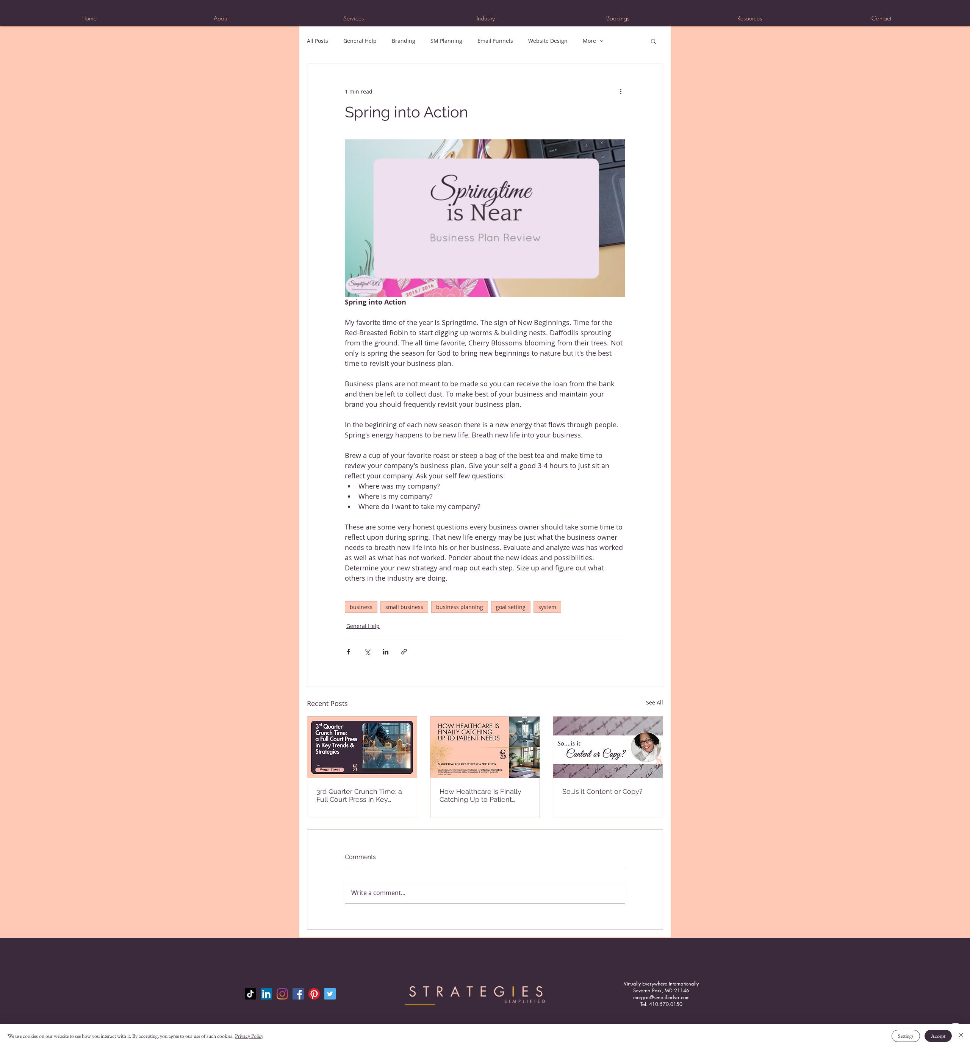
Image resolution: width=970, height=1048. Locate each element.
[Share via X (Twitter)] (367, 651)
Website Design (548, 40)
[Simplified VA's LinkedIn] (266, 994)
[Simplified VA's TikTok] (250, 994)
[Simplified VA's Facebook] (298, 994)
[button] (353, 18)
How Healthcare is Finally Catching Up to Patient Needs (480, 795)
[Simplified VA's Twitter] (330, 994)
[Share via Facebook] (348, 651)
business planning (459, 607)
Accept (938, 1035)
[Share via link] (404, 651)
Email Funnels (495, 40)
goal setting (511, 607)
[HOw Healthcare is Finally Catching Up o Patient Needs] (485, 747)
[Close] (960, 1036)
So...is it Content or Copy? (602, 791)
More (589, 40)
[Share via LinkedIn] (385, 651)
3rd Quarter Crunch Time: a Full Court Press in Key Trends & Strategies (359, 795)
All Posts (317, 40)
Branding (403, 40)
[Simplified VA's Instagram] (282, 994)
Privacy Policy (249, 1035)
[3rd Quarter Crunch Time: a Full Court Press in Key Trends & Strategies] (362, 747)
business (361, 607)
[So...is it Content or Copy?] (608, 747)
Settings (906, 1035)
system (547, 607)
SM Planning (446, 40)
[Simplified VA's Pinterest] (314, 994)
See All (654, 702)
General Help (360, 40)
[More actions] (620, 91)
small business (404, 607)
